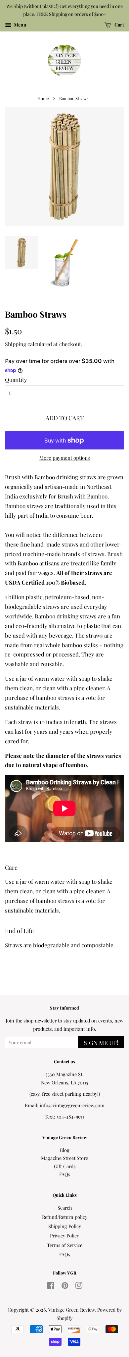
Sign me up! (101, 1043)
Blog (64, 1150)
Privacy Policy (64, 1235)
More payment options (64, 457)
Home (43, 98)
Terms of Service (64, 1245)
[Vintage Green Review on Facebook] (51, 1286)
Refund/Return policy (64, 1217)
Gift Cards (64, 1166)
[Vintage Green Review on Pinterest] (64, 1286)
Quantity (16, 379)
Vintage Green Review (71, 1309)
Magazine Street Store (64, 1158)
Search (65, 1207)
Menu (19, 25)
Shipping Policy (64, 1226)
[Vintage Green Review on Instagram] (78, 1286)
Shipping (15, 343)
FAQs (64, 1174)
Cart (118, 25)
